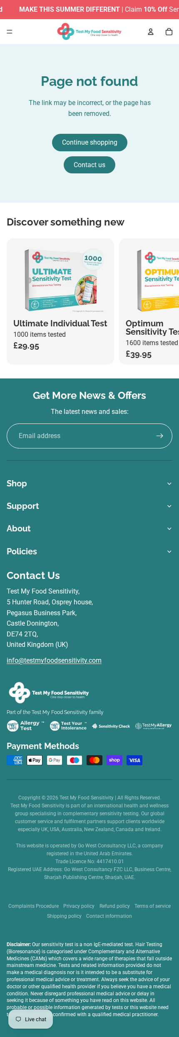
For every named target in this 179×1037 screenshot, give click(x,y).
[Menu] (9, 31)
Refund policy (114, 906)
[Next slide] (164, 301)
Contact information (109, 916)
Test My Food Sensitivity (87, 798)
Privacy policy (78, 906)
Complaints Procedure (33, 906)
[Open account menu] (151, 32)
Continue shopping (89, 142)
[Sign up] (160, 436)
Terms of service (152, 906)
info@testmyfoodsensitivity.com (54, 660)
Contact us (89, 165)
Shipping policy (64, 916)
